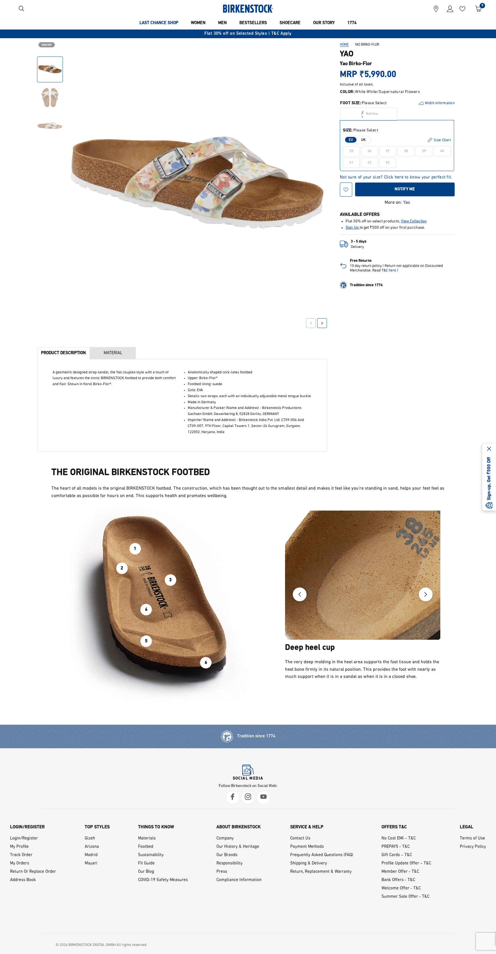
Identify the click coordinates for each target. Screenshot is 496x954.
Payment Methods (307, 847)
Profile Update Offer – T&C (406, 863)
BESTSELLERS (253, 23)
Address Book (23, 880)
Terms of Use (472, 838)
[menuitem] (159, 23)
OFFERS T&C (394, 827)
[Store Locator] (436, 8)
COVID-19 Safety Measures (163, 880)
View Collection (414, 221)
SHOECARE (290, 23)
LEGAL (466, 827)
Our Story (324, 23)
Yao (406, 202)
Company (225, 838)
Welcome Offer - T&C (401, 888)
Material (113, 353)
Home (344, 44)
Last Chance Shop (159, 23)
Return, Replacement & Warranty (321, 872)
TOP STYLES (97, 827)
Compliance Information (238, 880)
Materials (147, 838)
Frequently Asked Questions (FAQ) (321, 855)
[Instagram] (248, 797)
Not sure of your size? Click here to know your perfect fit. (396, 177)
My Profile (19, 847)
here (392, 270)
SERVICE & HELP (306, 827)
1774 (351, 23)
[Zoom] (314, 65)
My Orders (19, 863)
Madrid (91, 855)
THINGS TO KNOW (156, 827)
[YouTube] (263, 797)
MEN (222, 23)
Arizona (92, 847)
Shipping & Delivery (308, 863)
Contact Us (300, 838)
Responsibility (229, 863)
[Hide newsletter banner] (489, 449)
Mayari (91, 863)
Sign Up (353, 228)
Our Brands (226, 855)
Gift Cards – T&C (396, 855)
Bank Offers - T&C (398, 880)
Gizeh (90, 838)
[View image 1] (50, 69)
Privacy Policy (473, 847)
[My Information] (448, 8)
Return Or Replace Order (33, 872)
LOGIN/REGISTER (27, 827)
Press (221, 872)
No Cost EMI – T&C (398, 838)
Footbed (145, 847)
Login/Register (24, 838)
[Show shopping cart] (476, 8)
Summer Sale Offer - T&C (405, 897)
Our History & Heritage (237, 847)
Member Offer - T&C (400, 872)
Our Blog (146, 872)
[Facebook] (232, 797)
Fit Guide (146, 863)
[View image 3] (50, 126)
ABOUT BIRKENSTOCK (238, 827)
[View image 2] (50, 97)
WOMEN (198, 23)
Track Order (21, 855)
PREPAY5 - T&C (395, 847)
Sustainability (151, 855)
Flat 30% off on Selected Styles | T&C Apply (247, 34)
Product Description (63, 353)
